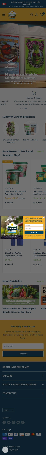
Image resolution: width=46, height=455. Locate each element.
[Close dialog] (43, 217)
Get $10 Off (34, 232)
